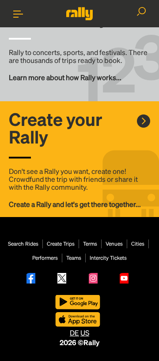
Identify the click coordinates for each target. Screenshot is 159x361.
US (84, 332)
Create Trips (61, 244)
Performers (45, 258)
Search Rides (23, 244)
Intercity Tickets (108, 258)
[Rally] (79, 13)
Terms (90, 244)
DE (74, 332)
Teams (73, 258)
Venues (114, 244)
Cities (137, 244)
